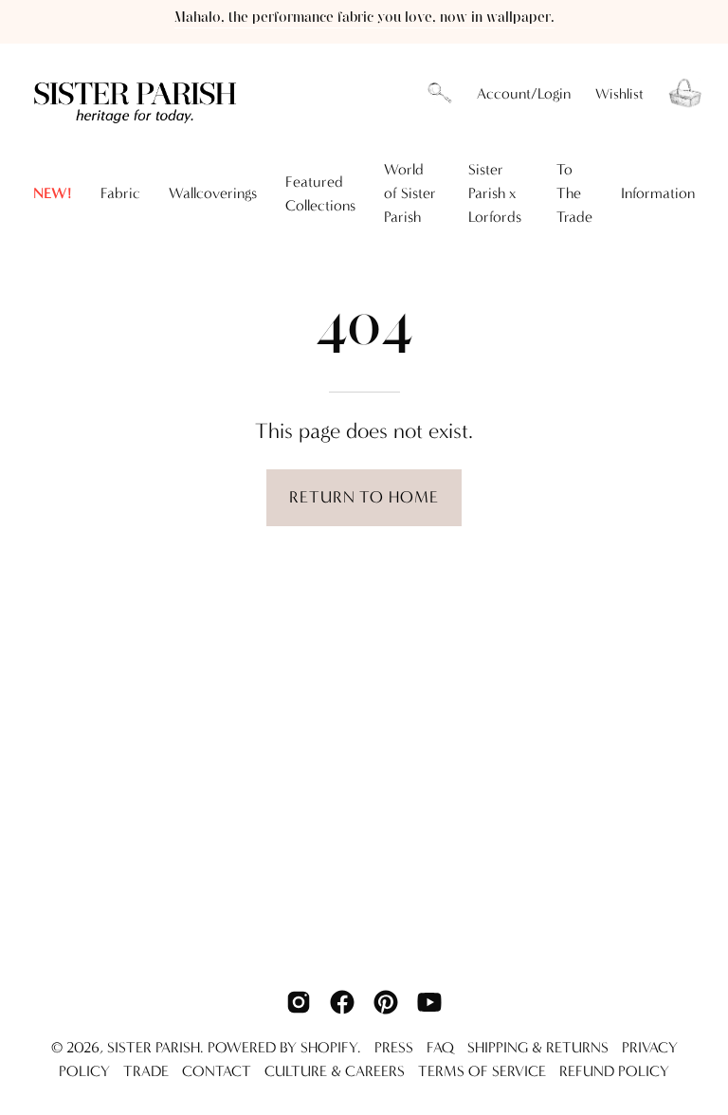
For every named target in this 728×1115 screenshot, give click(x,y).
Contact (216, 1071)
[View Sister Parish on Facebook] (342, 1002)
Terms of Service (482, 1071)
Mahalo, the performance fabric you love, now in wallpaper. (364, 17)
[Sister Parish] (137, 93)
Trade (146, 1071)
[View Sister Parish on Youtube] (429, 1002)
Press (393, 1047)
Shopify (328, 1047)
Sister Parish (153, 1047)
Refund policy (614, 1071)
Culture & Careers (334, 1071)
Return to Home (363, 497)
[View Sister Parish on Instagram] (298, 1002)
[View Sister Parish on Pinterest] (386, 1002)
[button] (440, 94)
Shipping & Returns (538, 1047)
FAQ (440, 1047)
